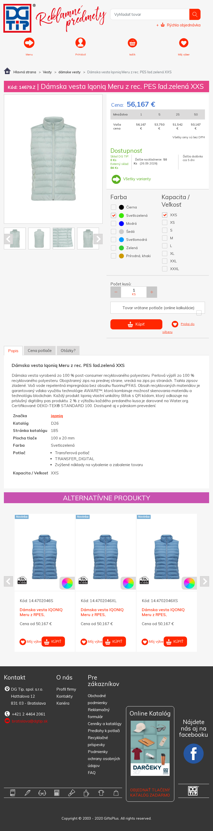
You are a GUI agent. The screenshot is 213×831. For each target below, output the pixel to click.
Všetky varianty (136, 178)
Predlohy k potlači (104, 730)
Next (98, 239)
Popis (13, 350)
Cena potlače (40, 350)
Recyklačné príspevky (98, 741)
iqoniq (57, 415)
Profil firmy (66, 689)
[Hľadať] (195, 14)
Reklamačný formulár (99, 713)
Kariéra (62, 703)
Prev (8, 239)
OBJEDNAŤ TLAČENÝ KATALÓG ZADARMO (150, 792)
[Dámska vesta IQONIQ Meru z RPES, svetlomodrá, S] (45, 557)
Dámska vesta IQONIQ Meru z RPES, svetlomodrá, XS (163, 614)
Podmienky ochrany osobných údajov (104, 758)
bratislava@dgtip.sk (29, 721)
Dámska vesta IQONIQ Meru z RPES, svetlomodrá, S (41, 614)
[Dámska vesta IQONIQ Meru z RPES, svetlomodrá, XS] (167, 557)
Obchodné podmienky (97, 699)
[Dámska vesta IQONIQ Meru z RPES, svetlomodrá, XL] (106, 557)
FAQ (92, 772)
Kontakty (64, 696)
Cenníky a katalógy (105, 723)
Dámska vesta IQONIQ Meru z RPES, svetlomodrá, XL (102, 614)
